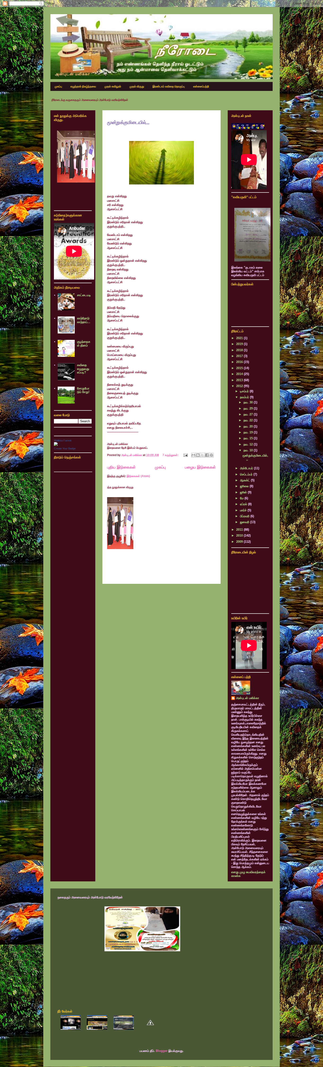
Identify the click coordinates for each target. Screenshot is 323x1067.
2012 (240, 386)
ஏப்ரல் (244, 504)
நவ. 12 (249, 444)
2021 (240, 338)
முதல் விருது (137, 86)
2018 (240, 350)
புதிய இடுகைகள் (121, 467)
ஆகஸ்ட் (245, 480)
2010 (240, 535)
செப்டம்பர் (246, 474)
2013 (240, 380)
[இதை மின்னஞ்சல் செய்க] (193, 455)
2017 (240, 356)
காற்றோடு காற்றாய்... (83, 320)
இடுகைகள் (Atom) (138, 476)
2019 (240, 344)
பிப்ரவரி (245, 516)
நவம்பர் (245, 397)
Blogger (161, 1051)
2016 (240, 362)
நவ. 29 (249, 408)
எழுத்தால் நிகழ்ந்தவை (83, 86)
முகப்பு (58, 86)
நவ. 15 (249, 438)
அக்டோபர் (247, 468)
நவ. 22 (249, 420)
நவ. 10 (249, 450)
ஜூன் (244, 492)
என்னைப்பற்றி (201, 86)
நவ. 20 (249, 426)
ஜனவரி (245, 522)
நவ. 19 (249, 432)
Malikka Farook (63, 440)
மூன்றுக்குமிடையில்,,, (128, 122)
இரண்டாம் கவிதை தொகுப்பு (169, 86)
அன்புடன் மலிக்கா (247, 698)
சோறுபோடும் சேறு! (83, 390)
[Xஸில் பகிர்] (202, 455)
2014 (240, 374)
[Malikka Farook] (56, 445)
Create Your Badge (65, 448)
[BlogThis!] (198, 455)
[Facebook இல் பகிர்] (207, 455)
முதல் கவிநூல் (113, 86)
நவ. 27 (249, 414)
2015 (240, 368)
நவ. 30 (249, 402)
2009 (240, 541)
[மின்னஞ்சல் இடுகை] (185, 455)
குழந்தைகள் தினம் (83, 343)
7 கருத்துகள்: (170, 455)
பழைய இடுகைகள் (200, 467)
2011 (240, 529)
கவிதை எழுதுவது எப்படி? (83, 368)
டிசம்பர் (245, 391)
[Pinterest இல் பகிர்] (211, 455)
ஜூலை (245, 486)
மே (242, 498)
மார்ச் (244, 510)
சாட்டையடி (84, 295)
